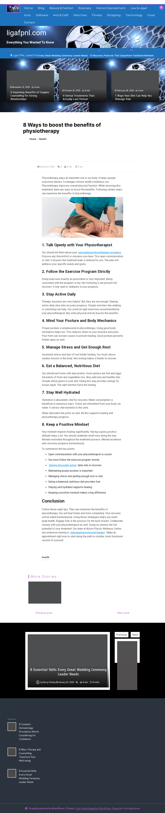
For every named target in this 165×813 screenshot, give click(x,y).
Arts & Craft (60, 15)
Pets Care (80, 15)
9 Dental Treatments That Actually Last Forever (78, 97)
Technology (134, 15)
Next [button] (135, 634)
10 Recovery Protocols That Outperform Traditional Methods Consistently (112, 55)
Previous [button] (121, 634)
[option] (112, 55)
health (45, 557)
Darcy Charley (49, 682)
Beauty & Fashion (61, 8)
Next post (123, 612)
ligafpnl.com (26, 32)
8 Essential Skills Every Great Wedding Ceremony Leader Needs (68, 671)
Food (151, 15)
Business (84, 8)
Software (42, 15)
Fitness (97, 15)
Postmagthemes (131, 808)
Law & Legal (139, 8)
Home (28, 8)
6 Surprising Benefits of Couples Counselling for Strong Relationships (29, 96)
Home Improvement (111, 8)
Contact (29, 22)
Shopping (114, 15)
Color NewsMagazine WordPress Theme (97, 808)
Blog (41, 8)
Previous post (44, 612)
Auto (27, 15)
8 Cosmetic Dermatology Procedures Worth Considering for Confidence (29, 731)
